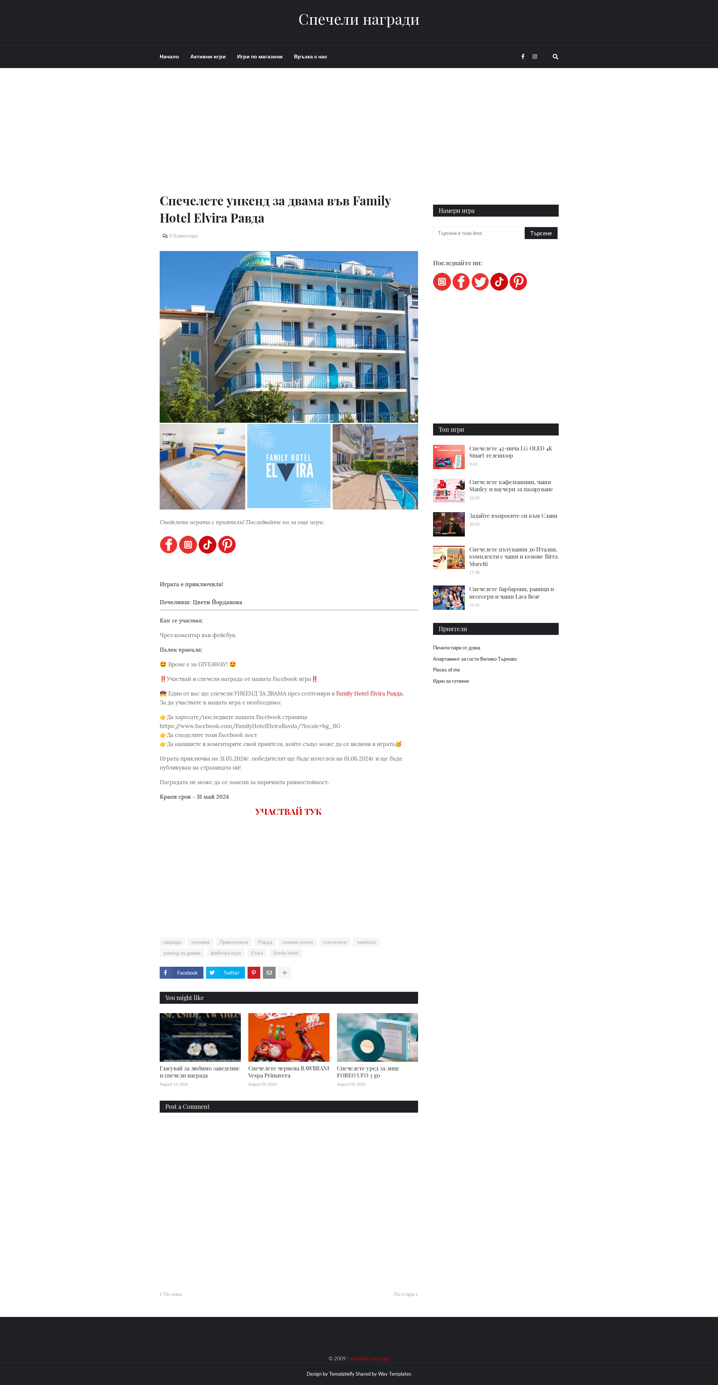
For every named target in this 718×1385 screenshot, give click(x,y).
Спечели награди (359, 18)
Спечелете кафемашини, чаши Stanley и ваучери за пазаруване (511, 485)
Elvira (257, 953)
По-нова (172, 1294)
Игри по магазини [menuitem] (260, 56)
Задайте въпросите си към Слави (513, 515)
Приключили (234, 942)
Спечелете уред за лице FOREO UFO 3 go (368, 1071)
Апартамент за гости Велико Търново (475, 659)
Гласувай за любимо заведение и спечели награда (200, 1071)
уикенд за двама (181, 953)
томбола (366, 942)
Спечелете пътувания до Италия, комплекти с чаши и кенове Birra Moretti (513, 556)
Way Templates (394, 1374)
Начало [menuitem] (169, 56)
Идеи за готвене (451, 681)
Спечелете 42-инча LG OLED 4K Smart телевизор (510, 451)
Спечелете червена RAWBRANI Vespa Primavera (288, 1071)
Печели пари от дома (456, 648)
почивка (200, 942)
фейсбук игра (226, 953)
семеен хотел (297, 942)
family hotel (285, 953)
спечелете (335, 942)
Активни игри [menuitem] (208, 56)
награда (172, 942)
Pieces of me (446, 670)
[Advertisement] (289, 139)
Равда (265, 942)
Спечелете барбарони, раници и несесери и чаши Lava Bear (511, 592)
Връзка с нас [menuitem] (310, 56)
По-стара (404, 1294)
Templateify (342, 1374)
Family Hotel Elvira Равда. (370, 693)
